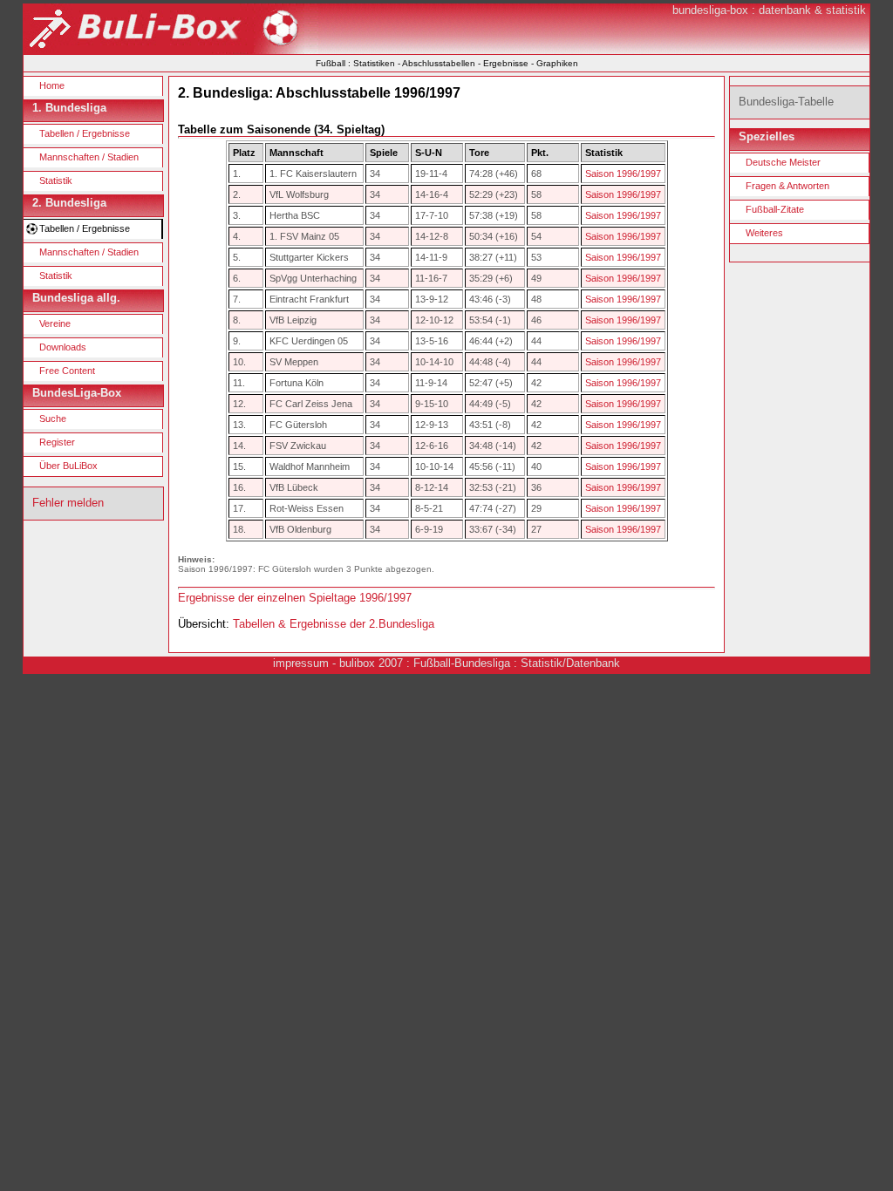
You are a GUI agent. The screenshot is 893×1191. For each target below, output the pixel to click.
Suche (52, 418)
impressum (301, 663)
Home (52, 85)
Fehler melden (68, 502)
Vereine (55, 323)
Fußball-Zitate (775, 209)
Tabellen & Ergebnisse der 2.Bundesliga (333, 623)
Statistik (55, 180)
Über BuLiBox (68, 465)
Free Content (67, 370)
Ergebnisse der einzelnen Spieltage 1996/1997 (295, 597)
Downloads (62, 347)
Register (57, 442)
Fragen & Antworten (787, 185)
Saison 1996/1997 (623, 173)
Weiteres (764, 233)
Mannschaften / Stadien (89, 157)
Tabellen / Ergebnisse (84, 133)
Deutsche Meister (783, 162)
